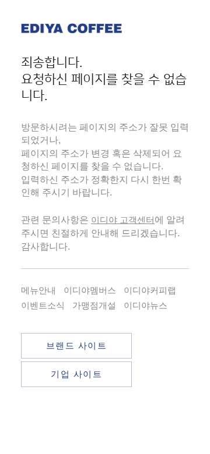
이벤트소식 (43, 305)
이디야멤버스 (90, 290)
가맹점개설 (94, 305)
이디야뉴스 (145, 305)
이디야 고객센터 (123, 220)
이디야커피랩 (150, 290)
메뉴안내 (38, 290)
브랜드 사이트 (76, 345)
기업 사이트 (76, 374)
